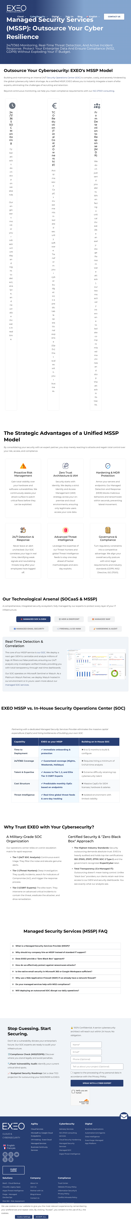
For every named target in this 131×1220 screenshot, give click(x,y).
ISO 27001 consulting (103, 91)
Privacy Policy (7, 1217)
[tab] (33, 619)
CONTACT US (114, 16)
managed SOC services (17, 685)
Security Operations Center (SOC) (64, 77)
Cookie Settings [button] (23, 1217)
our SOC (41, 652)
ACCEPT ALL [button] (41, 1217)
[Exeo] (16, 8)
